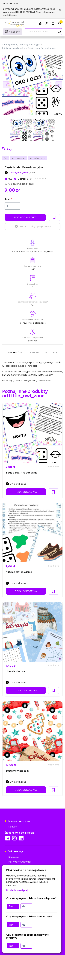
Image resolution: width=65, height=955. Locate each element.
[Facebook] (8, 839)
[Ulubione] (53, 23)
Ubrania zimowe (15, 671)
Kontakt (13, 826)
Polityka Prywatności (20, 861)
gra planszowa (18, 158)
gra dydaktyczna (37, 158)
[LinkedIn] (21, 839)
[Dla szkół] (40, 23)
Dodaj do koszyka (25, 217)
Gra (5, 158)
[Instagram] (14, 839)
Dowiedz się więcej (17, 890)
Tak (11, 906)
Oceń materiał (39, 178)
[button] (47, 23)
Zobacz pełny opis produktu (35, 226)
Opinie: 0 (22, 178)
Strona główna (9, 44)
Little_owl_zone (22, 172)
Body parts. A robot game (21, 472)
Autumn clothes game (19, 571)
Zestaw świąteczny (17, 770)
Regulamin (14, 856)
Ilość (7, 199)
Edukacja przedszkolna (13, 48)
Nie (23, 906)
